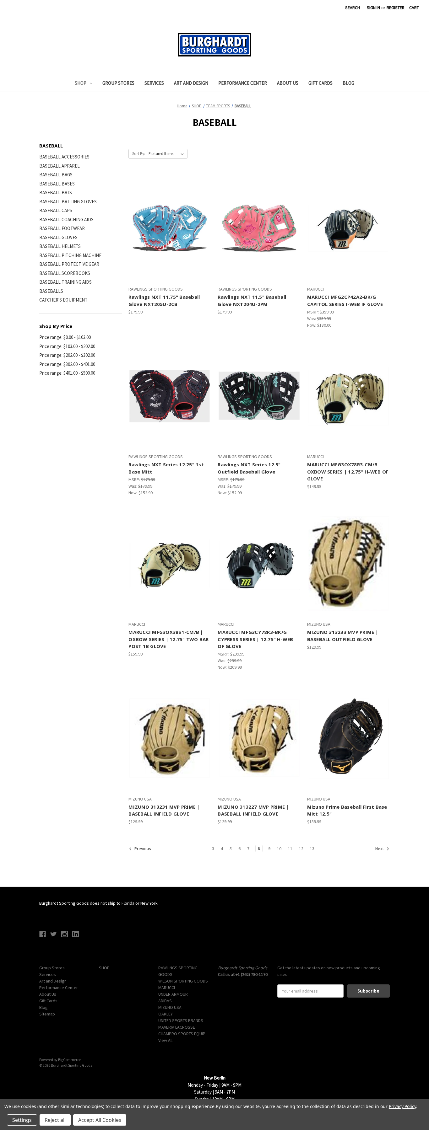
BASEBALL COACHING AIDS (66, 219)
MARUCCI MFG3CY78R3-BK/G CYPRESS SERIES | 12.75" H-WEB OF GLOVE (255, 639)
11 (290, 848)
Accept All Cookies (99, 1120)
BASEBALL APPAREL (59, 166)
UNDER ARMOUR (173, 994)
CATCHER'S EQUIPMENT (63, 300)
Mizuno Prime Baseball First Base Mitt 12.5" (347, 810)
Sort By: (138, 153)
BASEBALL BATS (55, 192)
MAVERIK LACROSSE (176, 1027)
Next (380, 849)
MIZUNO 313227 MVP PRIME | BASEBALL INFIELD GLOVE (253, 810)
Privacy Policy (402, 1106)
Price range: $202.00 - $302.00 (67, 355)
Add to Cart (170, 239)
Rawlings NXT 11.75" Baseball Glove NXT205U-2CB (164, 300)
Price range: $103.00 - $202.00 (67, 346)
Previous (142, 849)
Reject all (55, 1120)
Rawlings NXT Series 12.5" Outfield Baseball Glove (249, 468)
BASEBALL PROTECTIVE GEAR (69, 264)
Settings (22, 1120)
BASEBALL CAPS (55, 210)
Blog (348, 83)
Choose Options (170, 407)
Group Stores (118, 83)
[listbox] (167, 153)
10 (279, 848)
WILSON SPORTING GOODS (183, 981)
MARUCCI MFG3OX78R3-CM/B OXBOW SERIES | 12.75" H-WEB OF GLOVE (348, 471)
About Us (287, 83)
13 (312, 848)
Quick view (169, 217)
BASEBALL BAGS (56, 175)
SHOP (80, 83)
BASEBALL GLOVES (58, 237)
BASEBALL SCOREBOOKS (64, 273)
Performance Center (242, 83)
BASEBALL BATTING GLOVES (68, 202)
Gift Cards (320, 83)
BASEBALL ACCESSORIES (64, 157)
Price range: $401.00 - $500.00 (67, 373)
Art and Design (191, 83)
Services (154, 83)
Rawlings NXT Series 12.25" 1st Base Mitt (166, 468)
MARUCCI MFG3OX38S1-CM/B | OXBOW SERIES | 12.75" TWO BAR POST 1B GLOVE (168, 639)
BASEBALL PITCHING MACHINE (70, 255)
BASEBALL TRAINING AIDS (65, 282)
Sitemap (47, 1014)
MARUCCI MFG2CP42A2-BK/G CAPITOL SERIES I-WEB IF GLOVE (345, 300)
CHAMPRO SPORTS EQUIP (181, 1033)
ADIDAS (165, 1001)
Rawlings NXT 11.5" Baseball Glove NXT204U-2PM (252, 300)
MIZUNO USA (170, 1007)
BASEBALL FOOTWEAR (62, 228)
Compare (168, 228)
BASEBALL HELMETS (60, 246)
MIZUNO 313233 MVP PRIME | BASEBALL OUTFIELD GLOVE (342, 635)
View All (165, 1040)
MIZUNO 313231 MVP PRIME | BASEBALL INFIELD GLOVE (163, 810)
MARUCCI (166, 987)
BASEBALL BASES (57, 184)
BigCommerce (69, 1059)
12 (301, 848)
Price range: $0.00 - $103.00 (65, 337)
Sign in (373, 7)
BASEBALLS (51, 291)
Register (396, 7)
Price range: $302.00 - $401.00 (67, 364)
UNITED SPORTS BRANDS (180, 1020)
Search (352, 7)
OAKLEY (165, 1014)
